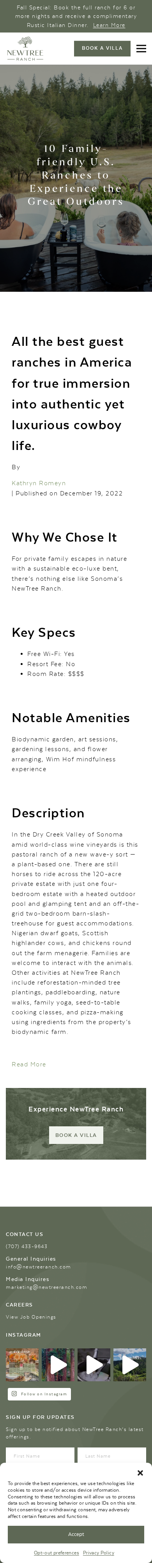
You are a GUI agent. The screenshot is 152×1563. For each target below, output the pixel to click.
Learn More (109, 25)
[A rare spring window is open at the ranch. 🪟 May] (22, 1364)
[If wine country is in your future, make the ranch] (94, 1364)
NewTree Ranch (25, 48)
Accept (76, 1534)
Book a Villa (76, 1135)
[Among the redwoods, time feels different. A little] (58, 1364)
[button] (140, 1472)
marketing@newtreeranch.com (46, 1287)
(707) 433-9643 (27, 1246)
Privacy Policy (98, 1553)
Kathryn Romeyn (39, 483)
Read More (29, 1064)
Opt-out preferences (56, 1553)
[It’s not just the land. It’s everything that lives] (129, 1364)
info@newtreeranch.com (38, 1267)
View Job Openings (31, 1317)
